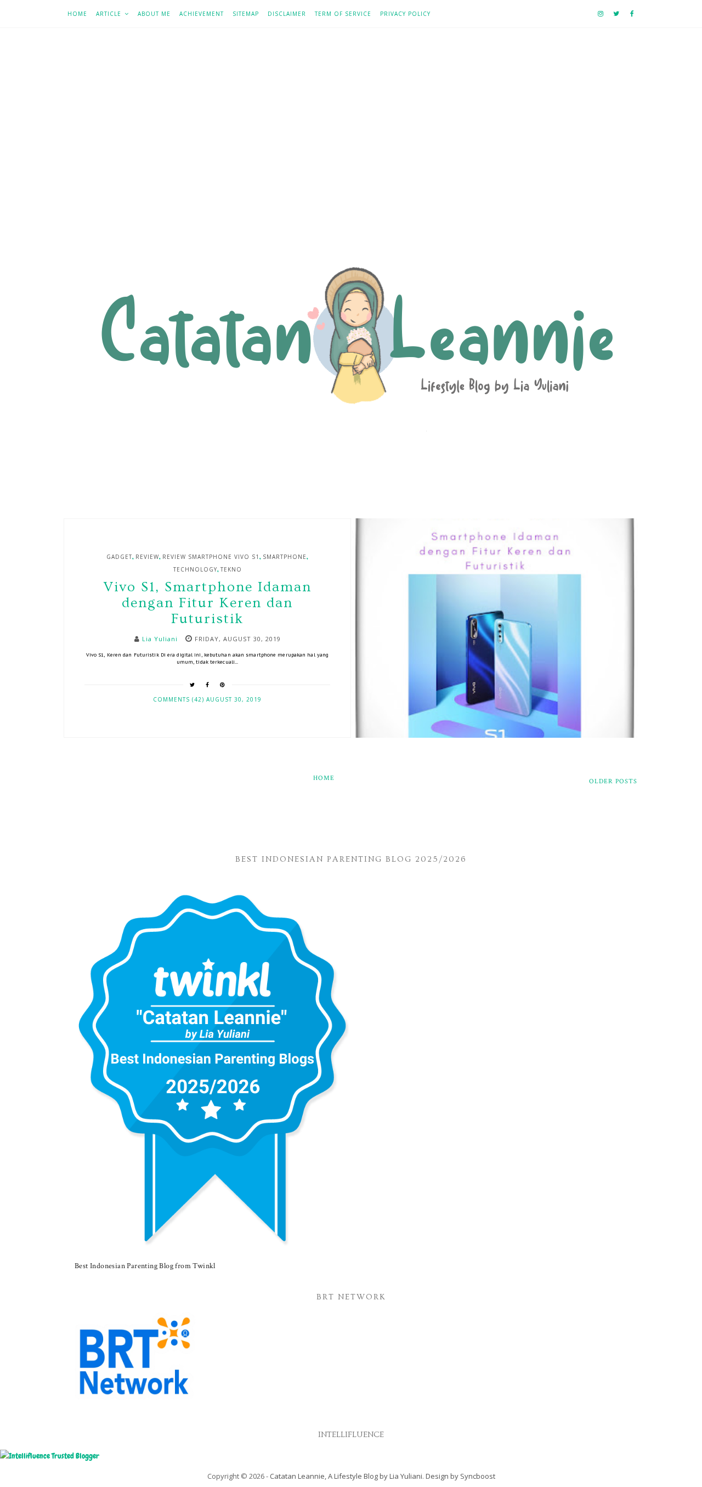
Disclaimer (287, 14)
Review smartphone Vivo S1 (210, 557)
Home (77, 14)
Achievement (201, 14)
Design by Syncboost (460, 1476)
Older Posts (613, 781)
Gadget (119, 557)
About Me (154, 14)
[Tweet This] (192, 684)
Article (108, 14)
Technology (195, 569)
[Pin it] (222, 684)
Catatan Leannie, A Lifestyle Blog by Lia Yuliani (346, 1476)
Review (147, 557)
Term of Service (343, 14)
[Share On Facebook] (208, 684)
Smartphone (285, 557)
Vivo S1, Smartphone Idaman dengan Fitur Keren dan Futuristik (207, 603)
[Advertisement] (351, 148)
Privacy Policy (405, 14)
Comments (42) (179, 699)
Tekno (231, 569)
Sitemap (246, 14)
